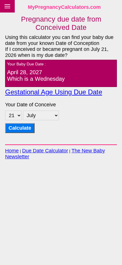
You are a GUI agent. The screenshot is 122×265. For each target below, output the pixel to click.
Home (12, 151)
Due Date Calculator (45, 151)
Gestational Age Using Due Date (53, 92)
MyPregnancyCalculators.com (64, 7)
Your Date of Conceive (30, 104)
